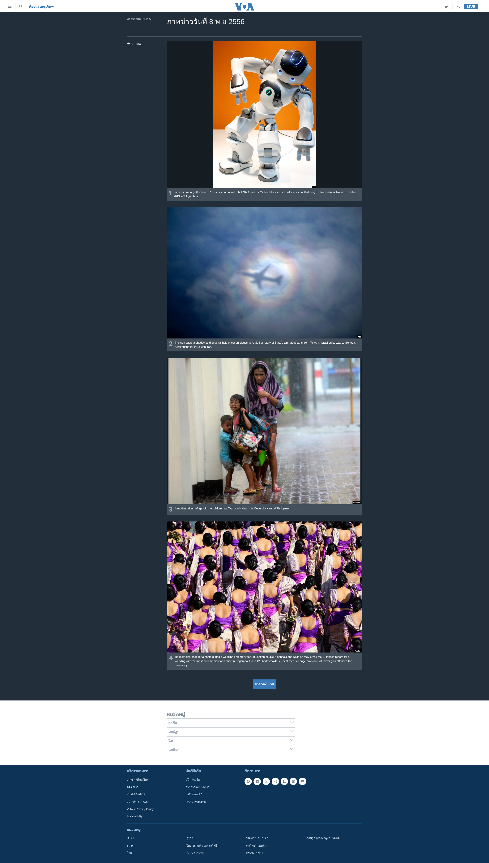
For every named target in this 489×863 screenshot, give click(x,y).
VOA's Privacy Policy (140, 809)
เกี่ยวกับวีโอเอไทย (138, 779)
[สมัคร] (302, 781)
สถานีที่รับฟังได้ (136, 794)
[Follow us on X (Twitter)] (266, 781)
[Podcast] (293, 781)
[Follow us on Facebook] (248, 781)
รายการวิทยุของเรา (197, 787)
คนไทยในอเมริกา (257, 845)
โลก (129, 852)
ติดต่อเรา (132, 787)
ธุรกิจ (189, 838)
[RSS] (284, 781)
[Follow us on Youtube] (257, 781)
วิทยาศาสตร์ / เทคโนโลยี (201, 845)
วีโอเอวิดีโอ (193, 779)
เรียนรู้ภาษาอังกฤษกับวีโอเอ (323, 838)
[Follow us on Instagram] (275, 781)
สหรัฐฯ (131, 845)
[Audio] (458, 7)
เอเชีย (130, 838)
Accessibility (134, 816)
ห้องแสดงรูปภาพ (41, 6)
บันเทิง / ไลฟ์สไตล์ (257, 838)
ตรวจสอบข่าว (254, 852)
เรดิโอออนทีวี (194, 794)
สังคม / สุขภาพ (195, 852)
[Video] (447, 7)
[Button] (134, 45)
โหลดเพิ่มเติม (264, 684)
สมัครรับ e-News (137, 801)
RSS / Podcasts (196, 801)
